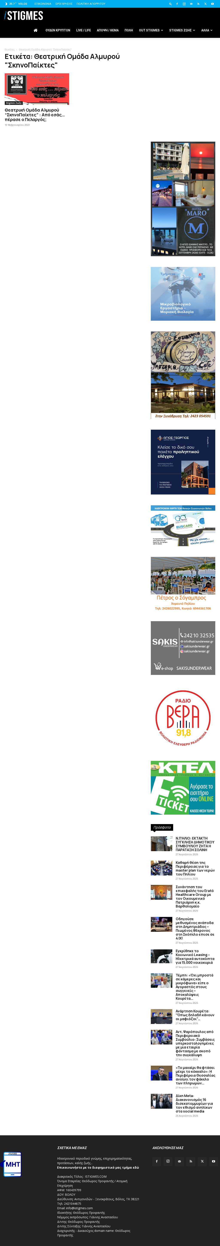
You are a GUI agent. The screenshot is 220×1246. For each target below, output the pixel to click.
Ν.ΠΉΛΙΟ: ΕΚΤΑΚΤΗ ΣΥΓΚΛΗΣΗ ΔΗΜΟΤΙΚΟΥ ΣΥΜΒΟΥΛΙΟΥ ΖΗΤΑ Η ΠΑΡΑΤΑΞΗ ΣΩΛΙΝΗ (195, 844)
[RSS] (198, 4)
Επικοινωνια (43, 3)
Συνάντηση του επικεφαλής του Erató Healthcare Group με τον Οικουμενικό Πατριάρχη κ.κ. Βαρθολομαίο (195, 896)
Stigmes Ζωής (13, 102)
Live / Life (83, 30)
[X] (205, 4)
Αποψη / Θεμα (108, 30)
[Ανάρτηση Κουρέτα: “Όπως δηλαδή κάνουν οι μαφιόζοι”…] (161, 1016)
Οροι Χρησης (64, 3)
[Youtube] (212, 4)
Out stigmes (149, 30)
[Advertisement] (183, 105)
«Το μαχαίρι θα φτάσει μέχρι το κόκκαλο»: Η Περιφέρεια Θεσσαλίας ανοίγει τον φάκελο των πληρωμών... (195, 1075)
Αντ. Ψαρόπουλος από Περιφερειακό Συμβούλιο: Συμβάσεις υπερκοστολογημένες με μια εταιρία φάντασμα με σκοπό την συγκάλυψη (195, 1043)
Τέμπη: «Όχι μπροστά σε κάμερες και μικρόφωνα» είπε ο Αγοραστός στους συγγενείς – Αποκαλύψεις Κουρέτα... (194, 987)
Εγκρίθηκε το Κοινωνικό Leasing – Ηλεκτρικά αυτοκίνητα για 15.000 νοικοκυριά (195, 957)
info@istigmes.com (79, 1208)
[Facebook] (177, 4)
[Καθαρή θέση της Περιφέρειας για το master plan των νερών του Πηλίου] (161, 868)
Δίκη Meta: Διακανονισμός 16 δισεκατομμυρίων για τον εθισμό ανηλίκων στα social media (194, 1103)
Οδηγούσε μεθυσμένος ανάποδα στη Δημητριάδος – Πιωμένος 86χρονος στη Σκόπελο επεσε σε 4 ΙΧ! (195, 928)
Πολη (129, 30)
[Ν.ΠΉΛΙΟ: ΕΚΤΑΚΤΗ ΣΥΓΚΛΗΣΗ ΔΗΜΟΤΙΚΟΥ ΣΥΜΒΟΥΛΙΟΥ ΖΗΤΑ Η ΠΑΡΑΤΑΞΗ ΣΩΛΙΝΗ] (161, 843)
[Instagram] (184, 4)
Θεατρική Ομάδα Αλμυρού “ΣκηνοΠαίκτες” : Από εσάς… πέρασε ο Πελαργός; (35, 114)
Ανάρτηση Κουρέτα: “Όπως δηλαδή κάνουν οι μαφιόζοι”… (195, 1015)
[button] (170, 3)
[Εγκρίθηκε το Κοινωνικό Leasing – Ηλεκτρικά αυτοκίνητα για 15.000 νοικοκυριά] (161, 956)
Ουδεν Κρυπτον (58, 30)
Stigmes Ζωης (180, 30)
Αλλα (205, 30)
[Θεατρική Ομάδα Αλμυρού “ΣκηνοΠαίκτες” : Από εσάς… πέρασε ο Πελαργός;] (37, 89)
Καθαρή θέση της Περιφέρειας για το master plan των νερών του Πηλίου (195, 868)
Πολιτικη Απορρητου (91, 3)
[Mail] (191, 4)
